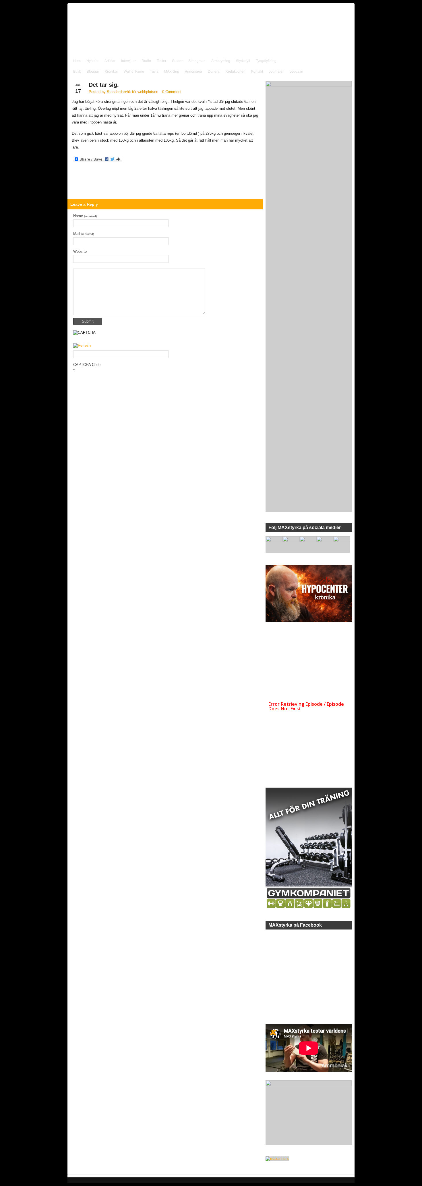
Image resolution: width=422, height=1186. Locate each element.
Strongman (197, 61)
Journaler (276, 72)
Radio (146, 61)
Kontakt (257, 72)
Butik (77, 72)
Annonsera (193, 72)
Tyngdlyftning (266, 61)
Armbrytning (220, 61)
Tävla (154, 72)
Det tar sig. (104, 85)
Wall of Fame (134, 72)
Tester (161, 61)
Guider (177, 61)
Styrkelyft (243, 61)
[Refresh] (82, 346)
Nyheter (92, 61)
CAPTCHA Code (86, 364)
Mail (83, 234)
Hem (77, 61)
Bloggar (93, 72)
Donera (214, 72)
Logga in (296, 72)
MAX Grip (171, 72)
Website (80, 251)
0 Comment (171, 92)
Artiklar (109, 61)
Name (85, 216)
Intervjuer (128, 61)
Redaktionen (235, 72)
